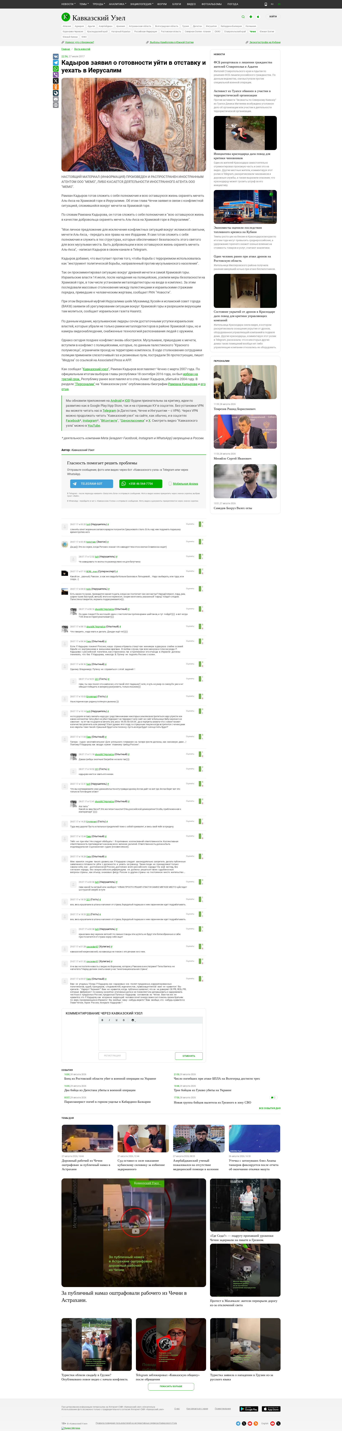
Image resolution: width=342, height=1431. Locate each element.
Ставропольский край (235, 31)
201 (97, 679)
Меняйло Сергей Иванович (232, 458)
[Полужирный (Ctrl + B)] (102, 1020)
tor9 (88, 524)
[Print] (56, 105)
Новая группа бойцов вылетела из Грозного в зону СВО (212, 1102)
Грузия (185, 26)
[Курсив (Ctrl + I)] (109, 1020)
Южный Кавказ (70, 37)
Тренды (98, 4)
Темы (83, 4)
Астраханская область (140, 26)
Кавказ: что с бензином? (79, 42)
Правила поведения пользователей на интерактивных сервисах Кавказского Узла (136, 1423)
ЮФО (84, 37)
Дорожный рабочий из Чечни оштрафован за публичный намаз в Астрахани (86, 1164)
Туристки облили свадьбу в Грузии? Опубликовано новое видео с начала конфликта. (94, 1377)
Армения (120, 26)
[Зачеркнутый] (123, 1020)
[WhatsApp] (56, 69)
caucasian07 (92, 946)
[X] (56, 81)
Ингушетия (211, 26)
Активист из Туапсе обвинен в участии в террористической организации (242, 93)
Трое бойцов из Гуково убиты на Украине (202, 1090)
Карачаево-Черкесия (73, 31)
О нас (177, 1408)
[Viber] (56, 75)
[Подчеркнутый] (116, 1020)
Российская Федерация (145, 31)
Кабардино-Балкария (231, 26)
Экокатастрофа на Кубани (265, 42)
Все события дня (270, 1108)
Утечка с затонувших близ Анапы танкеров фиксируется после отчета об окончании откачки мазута (253, 1164)
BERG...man (92, 571)
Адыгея (91, 26)
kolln (88, 589)
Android (115, 400)
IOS (127, 400)
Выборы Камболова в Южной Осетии (171, 42)
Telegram (109, 410)
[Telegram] (56, 63)
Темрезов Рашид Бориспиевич (234, 409)
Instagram (90, 420)
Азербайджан (105, 26)
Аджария (79, 26)
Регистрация (112, 1055)
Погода (232, 4)
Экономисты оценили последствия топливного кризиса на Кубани (238, 229)
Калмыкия (251, 26)
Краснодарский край (97, 31)
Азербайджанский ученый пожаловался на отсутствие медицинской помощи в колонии (196, 1164)
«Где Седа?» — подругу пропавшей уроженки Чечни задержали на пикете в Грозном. (241, 1237)
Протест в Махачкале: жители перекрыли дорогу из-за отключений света (243, 1302)
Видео (191, 4)
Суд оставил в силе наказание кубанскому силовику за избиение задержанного (141, 1164)
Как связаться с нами (197, 1408)
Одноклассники (132, 420)
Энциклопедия (140, 4)
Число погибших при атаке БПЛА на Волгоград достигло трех (217, 1078)
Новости (67, 4)
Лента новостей (82, 49)
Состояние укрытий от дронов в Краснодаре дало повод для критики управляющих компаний (244, 315)
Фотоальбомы (212, 4)
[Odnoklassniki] (56, 87)
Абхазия (67, 26)
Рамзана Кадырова (182, 384)
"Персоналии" (85, 384)
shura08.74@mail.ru (104, 609)
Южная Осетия (267, 31)
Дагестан (197, 26)
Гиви (88, 641)
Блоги (176, 4)
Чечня (253, 31)
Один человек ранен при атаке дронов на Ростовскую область (242, 258)
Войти (273, 16)
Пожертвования (223, 1408)
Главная (65, 49)
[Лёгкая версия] (266, 4)
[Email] (56, 99)
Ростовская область (171, 31)
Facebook (73, 420)
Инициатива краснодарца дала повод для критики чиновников (242, 155)
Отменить (189, 1056)
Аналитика (116, 4)
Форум (162, 4)
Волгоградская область (166, 26)
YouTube (94, 425)
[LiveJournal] (56, 93)
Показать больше (171, 1386)
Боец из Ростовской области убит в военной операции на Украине (110, 1078)
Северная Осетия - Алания (198, 31)
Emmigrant (91, 696)
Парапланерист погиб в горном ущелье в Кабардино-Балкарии (107, 1101)
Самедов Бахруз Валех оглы (233, 508)
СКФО (217, 31)
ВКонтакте (109, 420)
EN (279, 4)
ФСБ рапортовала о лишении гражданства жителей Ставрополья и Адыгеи (243, 64)
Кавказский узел (95, 369)
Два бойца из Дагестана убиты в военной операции (100, 1090)
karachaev (91, 542)
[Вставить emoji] (132, 1020)
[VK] (56, 57)
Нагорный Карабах (120, 31)
